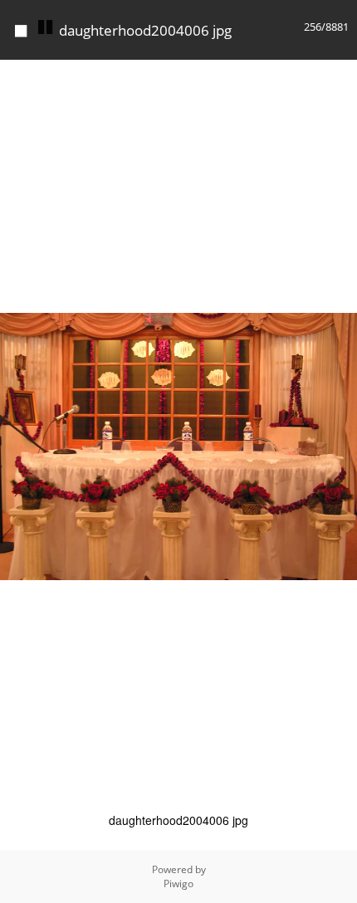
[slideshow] (44, 27)
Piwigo (178, 883)
